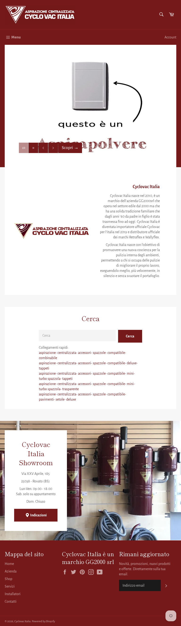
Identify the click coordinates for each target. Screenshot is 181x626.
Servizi (10, 586)
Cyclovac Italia (22, 621)
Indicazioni (38, 515)
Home (9, 564)
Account (170, 37)
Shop (8, 579)
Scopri (70, 147)
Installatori (13, 594)
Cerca (130, 336)
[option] (90, 106)
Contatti (10, 601)
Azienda (10, 571)
